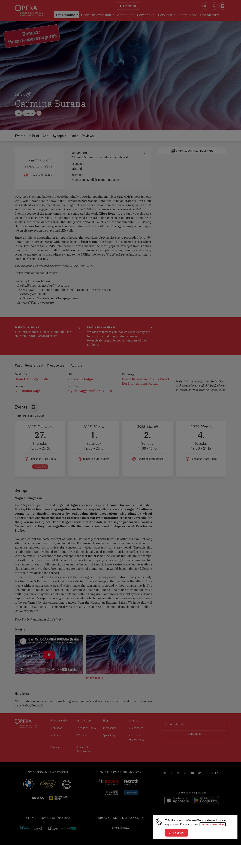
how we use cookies (212, 824)
